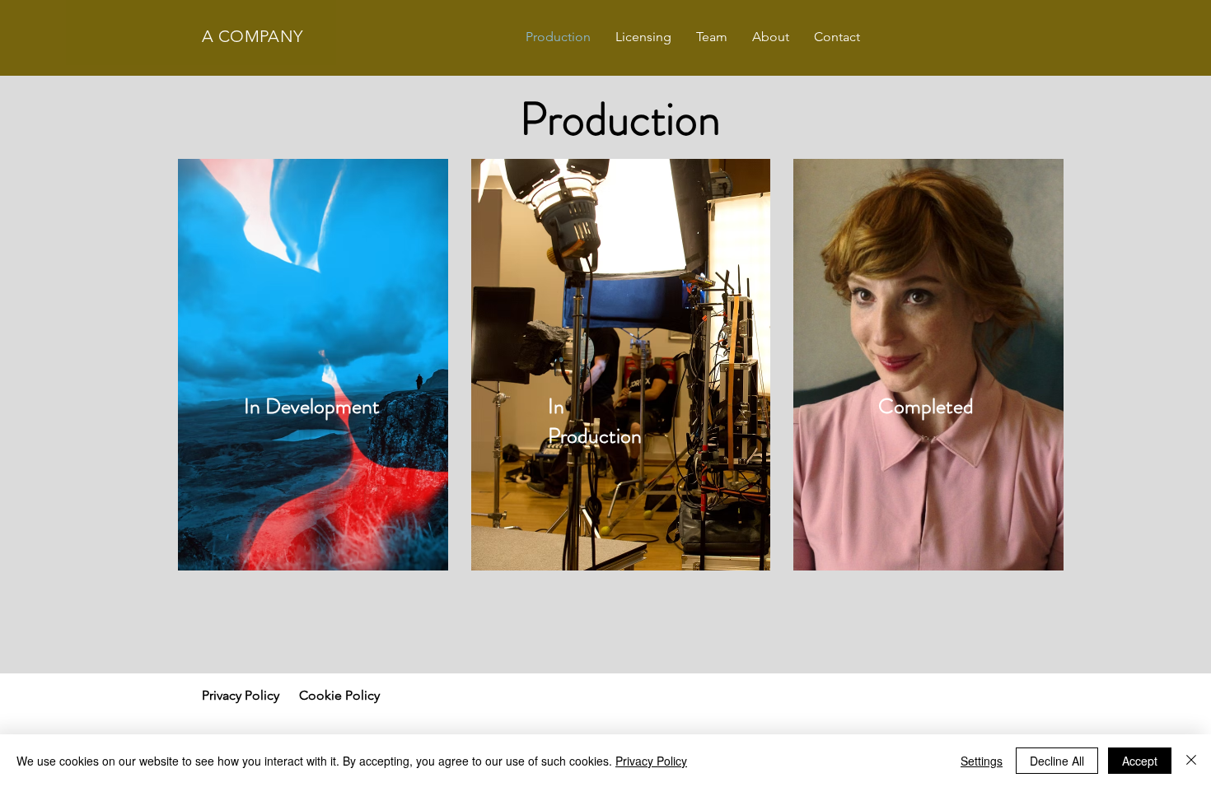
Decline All (1057, 760)
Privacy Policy (651, 760)
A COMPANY (252, 36)
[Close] (1191, 760)
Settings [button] (982, 760)
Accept (1139, 760)
